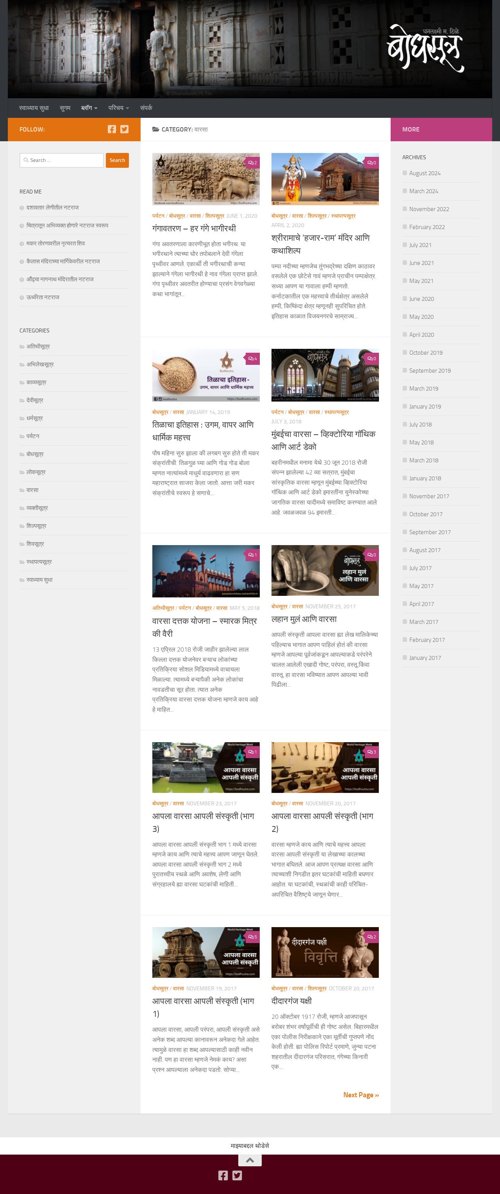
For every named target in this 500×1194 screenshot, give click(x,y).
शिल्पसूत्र (214, 216)
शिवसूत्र (35, 543)
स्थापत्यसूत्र (343, 216)
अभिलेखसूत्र (40, 364)
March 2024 (423, 191)
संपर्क (146, 108)
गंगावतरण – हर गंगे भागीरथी (194, 229)
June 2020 (421, 298)
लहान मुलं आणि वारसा (304, 619)
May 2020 (421, 316)
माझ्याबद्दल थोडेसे (250, 1146)
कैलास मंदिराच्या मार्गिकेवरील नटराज (63, 261)
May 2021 (421, 280)
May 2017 (421, 586)
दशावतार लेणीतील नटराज (53, 207)
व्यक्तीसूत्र (37, 508)
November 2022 (429, 209)
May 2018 (421, 442)
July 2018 (420, 424)
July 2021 (420, 245)
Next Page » (361, 1095)
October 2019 (426, 352)
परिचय (116, 108)
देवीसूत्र (35, 400)
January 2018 (425, 478)
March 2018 (423, 460)
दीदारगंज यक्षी (291, 1001)
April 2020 (421, 334)
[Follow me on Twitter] (124, 129)
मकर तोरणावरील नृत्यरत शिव (56, 243)
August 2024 (425, 173)
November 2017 (429, 496)
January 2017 (425, 657)
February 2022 (427, 227)
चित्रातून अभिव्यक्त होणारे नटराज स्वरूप (67, 225)
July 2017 (420, 568)
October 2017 (426, 514)
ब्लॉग (86, 108)
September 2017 (430, 532)
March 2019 (423, 388)
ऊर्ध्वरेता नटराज (43, 297)
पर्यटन (158, 216)
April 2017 (421, 604)
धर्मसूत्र (35, 418)
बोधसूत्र (177, 216)
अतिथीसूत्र (163, 608)
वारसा (195, 216)
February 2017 (427, 639)
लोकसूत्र (36, 472)
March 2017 (423, 621)
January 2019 (425, 406)
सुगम (65, 108)
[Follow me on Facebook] (111, 129)
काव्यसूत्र (36, 382)
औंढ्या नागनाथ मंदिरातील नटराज (60, 279)
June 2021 (421, 263)
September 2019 (430, 370)
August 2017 (425, 550)
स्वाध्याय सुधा (34, 108)
